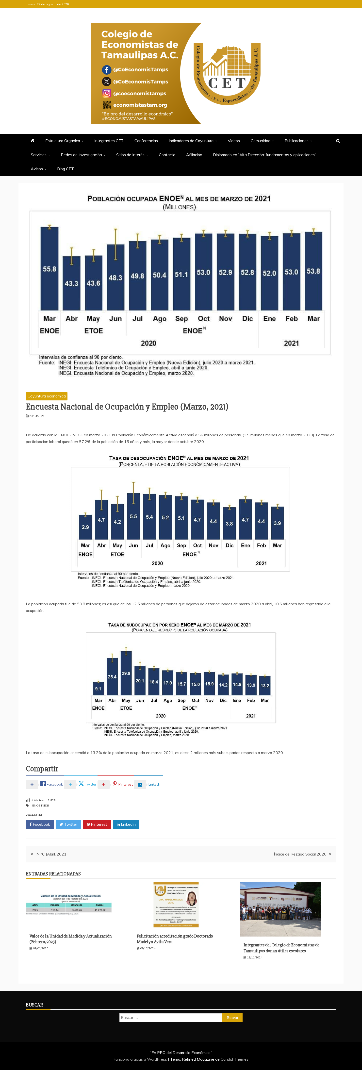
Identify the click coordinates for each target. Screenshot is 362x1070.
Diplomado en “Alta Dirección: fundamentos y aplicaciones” (264, 154)
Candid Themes (234, 1059)
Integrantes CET (109, 140)
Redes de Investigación (81, 154)
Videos (234, 140)
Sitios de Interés (130, 154)
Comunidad (260, 140)
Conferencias (146, 140)
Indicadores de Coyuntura (191, 140)
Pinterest (98, 824)
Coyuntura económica (47, 396)
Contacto (167, 154)
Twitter (70, 824)
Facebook (41, 824)
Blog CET (65, 168)
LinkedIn (128, 824)
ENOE (36, 805)
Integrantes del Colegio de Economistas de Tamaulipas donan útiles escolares (281, 947)
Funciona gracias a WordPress (141, 1059)
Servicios (39, 154)
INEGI (45, 805)
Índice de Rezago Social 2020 (300, 854)
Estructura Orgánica (62, 140)
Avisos (37, 168)
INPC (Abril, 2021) (51, 854)
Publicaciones (297, 140)
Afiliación (194, 154)
